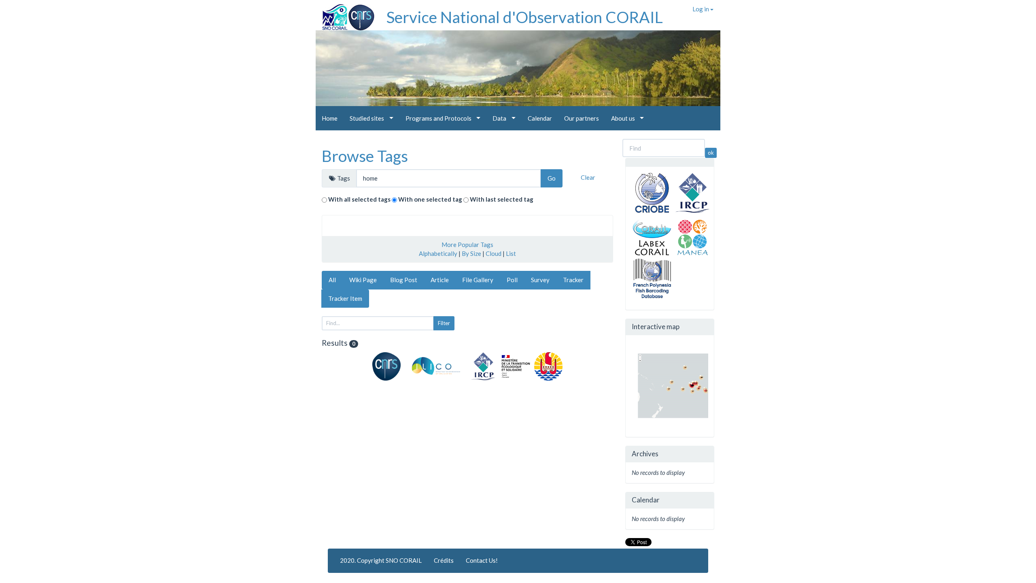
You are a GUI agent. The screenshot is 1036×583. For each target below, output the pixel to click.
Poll (512, 279)
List (511, 253)
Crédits (444, 560)
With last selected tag (501, 199)
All (332, 279)
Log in (701, 9)
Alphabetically (438, 253)
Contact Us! (482, 560)
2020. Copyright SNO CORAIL (381, 560)
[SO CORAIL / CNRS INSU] (345, 14)
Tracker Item (345, 298)
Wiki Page (363, 279)
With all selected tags (359, 199)
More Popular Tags (467, 244)
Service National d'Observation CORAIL (524, 17)
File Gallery (477, 279)
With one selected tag (430, 199)
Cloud (493, 253)
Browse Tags (365, 156)
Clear (588, 177)
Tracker (573, 279)
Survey (540, 279)
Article (440, 279)
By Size (471, 253)
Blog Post (403, 279)
